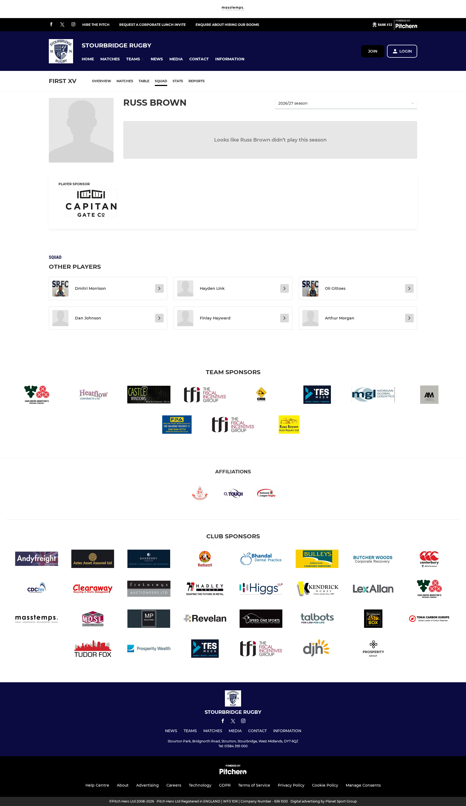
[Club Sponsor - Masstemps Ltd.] (233, 9)
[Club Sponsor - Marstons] (36, 395)
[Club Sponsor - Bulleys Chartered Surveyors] (317, 560)
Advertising (147, 785)
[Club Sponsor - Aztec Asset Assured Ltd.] (92, 560)
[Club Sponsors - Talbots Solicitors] (317, 619)
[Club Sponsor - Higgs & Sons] (261, 590)
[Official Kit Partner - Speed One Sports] (261, 619)
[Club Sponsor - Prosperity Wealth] (148, 649)
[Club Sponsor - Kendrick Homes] (317, 590)
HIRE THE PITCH (95, 25)
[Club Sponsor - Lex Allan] (373, 590)
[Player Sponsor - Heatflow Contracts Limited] (92, 395)
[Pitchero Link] (406, 27)
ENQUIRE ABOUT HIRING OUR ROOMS (227, 25)
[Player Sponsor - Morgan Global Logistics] (373, 395)
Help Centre (97, 785)
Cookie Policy (325, 785)
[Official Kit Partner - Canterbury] (429, 560)
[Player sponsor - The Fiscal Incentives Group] (233, 425)
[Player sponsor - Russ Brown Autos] (289, 425)
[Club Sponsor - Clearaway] (92, 590)
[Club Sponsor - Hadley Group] (205, 590)
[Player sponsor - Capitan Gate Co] (91, 204)
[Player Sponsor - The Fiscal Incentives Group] (205, 395)
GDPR (225, 785)
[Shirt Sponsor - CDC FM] (36, 590)
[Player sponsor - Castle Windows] (148, 395)
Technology (200, 785)
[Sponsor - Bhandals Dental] (261, 560)
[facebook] (51, 24)
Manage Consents (363, 785)
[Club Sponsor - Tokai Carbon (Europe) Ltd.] (429, 619)
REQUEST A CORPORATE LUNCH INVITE (152, 25)
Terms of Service (254, 785)
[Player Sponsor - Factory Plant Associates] (176, 425)
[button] (87, 59)
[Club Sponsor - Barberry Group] (148, 560)
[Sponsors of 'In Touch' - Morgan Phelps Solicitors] (148, 619)
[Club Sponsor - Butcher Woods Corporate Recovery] (373, 560)
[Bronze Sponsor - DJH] (317, 649)
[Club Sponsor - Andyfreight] (36, 560)
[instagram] (73, 24)
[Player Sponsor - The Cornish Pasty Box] (373, 619)
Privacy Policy (291, 785)
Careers (173, 785)
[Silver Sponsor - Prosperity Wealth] (373, 649)
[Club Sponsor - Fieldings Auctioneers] (148, 590)
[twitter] (62, 25)
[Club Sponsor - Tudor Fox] (92, 649)
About (123, 785)
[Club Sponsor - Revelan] (205, 619)
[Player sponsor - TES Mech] (317, 395)
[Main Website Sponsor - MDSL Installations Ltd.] (92, 619)
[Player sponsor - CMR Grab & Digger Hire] (261, 395)
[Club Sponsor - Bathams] (205, 560)
